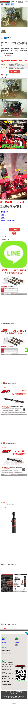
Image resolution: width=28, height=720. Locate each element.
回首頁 (3, 639)
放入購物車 (14, 71)
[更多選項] (27, 2)
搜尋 (20, 1)
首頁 (2, 4)
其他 (12, 4)
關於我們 (4, 642)
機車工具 (7, 4)
